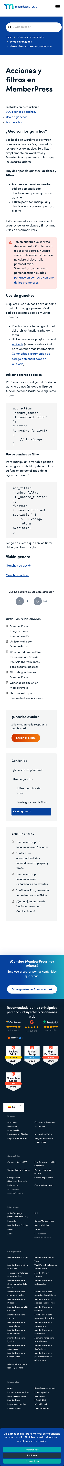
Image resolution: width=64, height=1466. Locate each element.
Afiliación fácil (40, 1404)
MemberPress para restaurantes (43, 1282)
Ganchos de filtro (17, 575)
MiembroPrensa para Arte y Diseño (44, 1339)
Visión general (22, 811)
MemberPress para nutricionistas (43, 1324)
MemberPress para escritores (43, 1309)
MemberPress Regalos (17, 1225)
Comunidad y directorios (18, 1170)
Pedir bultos (12, 1185)
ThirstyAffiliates (41, 1409)
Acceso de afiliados (43, 1134)
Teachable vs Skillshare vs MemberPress (17, 1274)
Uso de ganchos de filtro (31, 802)
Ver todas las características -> (15, 1191)
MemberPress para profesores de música (44, 1316)
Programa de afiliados (17, 1134)
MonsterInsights (41, 1225)
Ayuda (10, 1388)
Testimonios (39, 1127)
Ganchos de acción (19, 565)
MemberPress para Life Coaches (18, 1309)
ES (13, 1107)
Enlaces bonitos (14, 1409)
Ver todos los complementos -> (42, 1235)
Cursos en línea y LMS (17, 1162)
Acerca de (12, 1122)
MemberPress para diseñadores (43, 1347)
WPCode (17, 344)
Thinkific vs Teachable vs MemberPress (45, 1267)
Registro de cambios (16, 1404)
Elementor (12, 1221)
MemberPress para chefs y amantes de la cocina (17, 1284)
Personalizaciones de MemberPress (16, 1398)
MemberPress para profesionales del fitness (45, 1293)
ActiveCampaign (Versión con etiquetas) (17, 1215)
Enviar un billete (26, 738)
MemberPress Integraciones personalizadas (20, 631)
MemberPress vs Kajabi (17, 1258)
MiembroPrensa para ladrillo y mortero (17, 1366)
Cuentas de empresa (43, 1185)
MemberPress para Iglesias (16, 1339)
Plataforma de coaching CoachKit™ (45, 1164)
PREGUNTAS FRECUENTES (40, 1398)
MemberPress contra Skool (43, 1259)
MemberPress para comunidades (16, 1332)
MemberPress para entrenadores (16, 1324)
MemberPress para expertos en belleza (16, 1293)
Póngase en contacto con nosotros (43, 1140)
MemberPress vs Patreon (41, 1274)
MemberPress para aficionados (16, 1347)
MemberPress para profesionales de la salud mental (43, 1356)
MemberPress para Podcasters (16, 1301)
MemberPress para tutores (16, 1316)
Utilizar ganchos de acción (28, 791)
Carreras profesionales (44, 1122)
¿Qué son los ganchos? (21, 112)
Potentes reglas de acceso (42, 1172)
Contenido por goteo (43, 1178)
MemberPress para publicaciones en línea (44, 1301)
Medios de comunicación (13, 1128)
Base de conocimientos (44, 1388)
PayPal (10, 1230)
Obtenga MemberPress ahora (30, 989)
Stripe (37, 1230)
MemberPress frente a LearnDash (17, 1267)
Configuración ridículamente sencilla (17, 1179)
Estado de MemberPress (18, 1393)
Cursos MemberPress (44, 1221)
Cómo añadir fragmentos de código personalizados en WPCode (31, 359)
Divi (36, 1213)
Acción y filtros (15, 122)
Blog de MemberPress (17, 1139)
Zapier (10, 1234)
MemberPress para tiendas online (16, 1355)
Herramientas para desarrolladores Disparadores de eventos (32, 879)
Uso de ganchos (16, 117)
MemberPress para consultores (43, 1332)
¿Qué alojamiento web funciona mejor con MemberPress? (30, 906)
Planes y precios (41, 1393)
